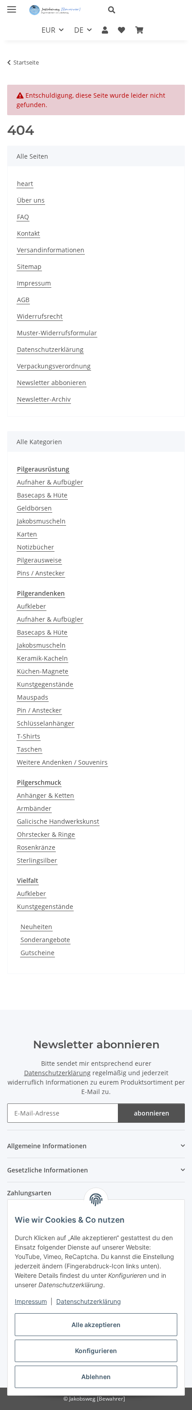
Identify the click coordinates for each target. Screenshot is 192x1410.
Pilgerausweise (39, 560)
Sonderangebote (45, 939)
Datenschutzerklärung (88, 1301)
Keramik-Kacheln (42, 658)
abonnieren (151, 1113)
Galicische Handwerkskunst (58, 821)
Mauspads (32, 697)
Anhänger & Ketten (45, 795)
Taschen (29, 749)
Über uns (31, 200)
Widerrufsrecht (40, 316)
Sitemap (29, 266)
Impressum (31, 1301)
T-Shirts (28, 736)
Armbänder (34, 808)
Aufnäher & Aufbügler (50, 482)
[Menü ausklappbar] (11, 5)
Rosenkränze (36, 847)
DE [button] (78, 30)
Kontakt (28, 233)
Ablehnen (96, 1376)
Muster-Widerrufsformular (57, 333)
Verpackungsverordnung (54, 366)
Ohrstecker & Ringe (46, 834)
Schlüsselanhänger (45, 723)
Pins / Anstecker (41, 573)
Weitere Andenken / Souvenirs (62, 762)
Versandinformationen (50, 250)
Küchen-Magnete (42, 671)
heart (25, 183)
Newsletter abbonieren (51, 382)
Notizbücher (35, 547)
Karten (27, 534)
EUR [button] (48, 30)
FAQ (23, 216)
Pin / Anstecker (39, 710)
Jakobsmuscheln (41, 521)
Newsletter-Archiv (44, 399)
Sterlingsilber (37, 860)
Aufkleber (31, 606)
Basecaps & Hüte (42, 495)
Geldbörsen (34, 508)
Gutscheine (37, 952)
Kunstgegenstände (45, 684)
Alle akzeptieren (96, 1324)
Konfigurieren (96, 1350)
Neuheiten (36, 926)
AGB (23, 299)
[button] (143, 10)
